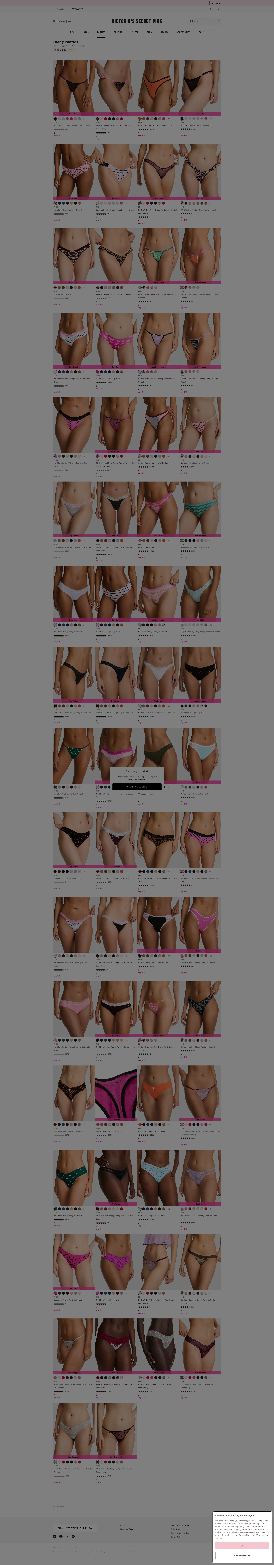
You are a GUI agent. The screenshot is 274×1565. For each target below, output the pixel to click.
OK (242, 1545)
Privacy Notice (245, 1535)
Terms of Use (262, 1535)
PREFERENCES (242, 1555)
